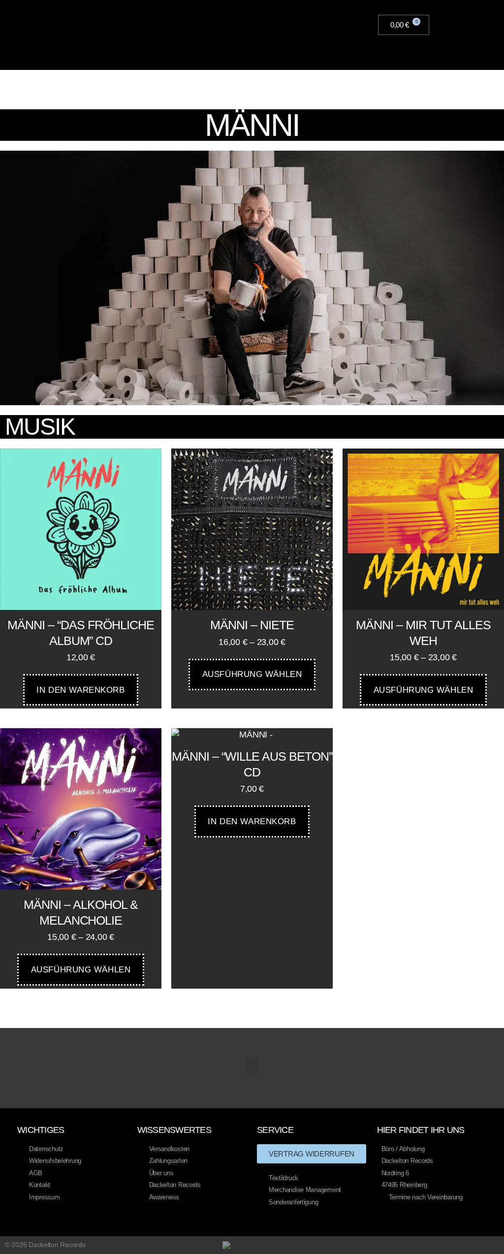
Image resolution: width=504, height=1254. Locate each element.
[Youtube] (457, 1245)
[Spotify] (495, 1245)
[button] (370, 25)
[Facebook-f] (438, 1245)
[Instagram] (476, 1245)
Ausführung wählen (252, 674)
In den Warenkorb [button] (80, 690)
